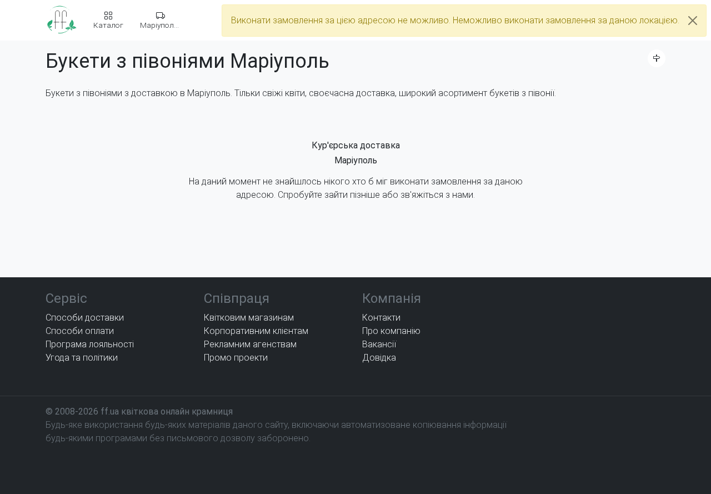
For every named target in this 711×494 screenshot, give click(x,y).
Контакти (381, 317)
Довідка (379, 357)
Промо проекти (236, 357)
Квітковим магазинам (249, 317)
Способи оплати (80, 331)
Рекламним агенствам (250, 344)
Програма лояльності (90, 344)
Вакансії (379, 344)
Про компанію (391, 331)
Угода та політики (82, 357)
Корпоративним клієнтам (256, 331)
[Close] (692, 20)
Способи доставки (85, 317)
